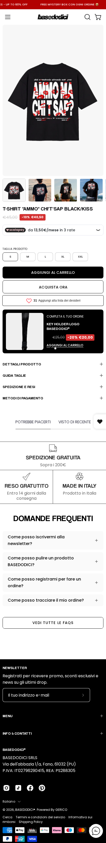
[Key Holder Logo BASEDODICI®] (24, 331)
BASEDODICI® (25, 809)
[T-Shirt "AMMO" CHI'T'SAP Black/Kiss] (14, 190)
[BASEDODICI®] (53, 17)
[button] (87, 17)
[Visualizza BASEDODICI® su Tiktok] (18, 788)
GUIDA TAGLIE (14, 375)
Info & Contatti (17, 733)
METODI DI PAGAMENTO (23, 398)
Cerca (7, 817)
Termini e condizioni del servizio (40, 817)
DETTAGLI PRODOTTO (22, 364)
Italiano (9, 801)
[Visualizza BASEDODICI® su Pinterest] (42, 788)
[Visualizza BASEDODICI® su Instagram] (6, 788)
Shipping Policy (31, 822)
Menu (7, 716)
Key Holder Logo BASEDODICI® (63, 326)
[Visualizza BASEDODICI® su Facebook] (30, 788)
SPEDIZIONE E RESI (19, 386)
